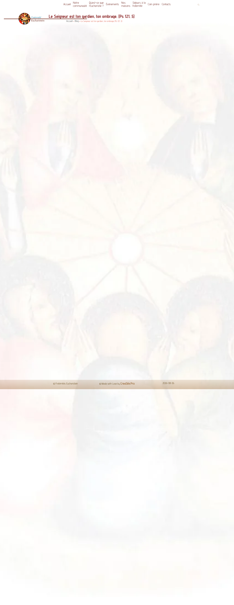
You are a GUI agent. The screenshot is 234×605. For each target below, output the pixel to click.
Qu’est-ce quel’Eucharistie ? (94, 4)
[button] (198, 4)
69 (124, 318)
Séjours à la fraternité (141, 4)
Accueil (63, 4)
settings (141, 602)
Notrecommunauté (76, 4)
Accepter (161, 601)
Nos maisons (126, 4)
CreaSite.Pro (128, 333)
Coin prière (157, 4)
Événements (111, 4)
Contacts (169, 4)
